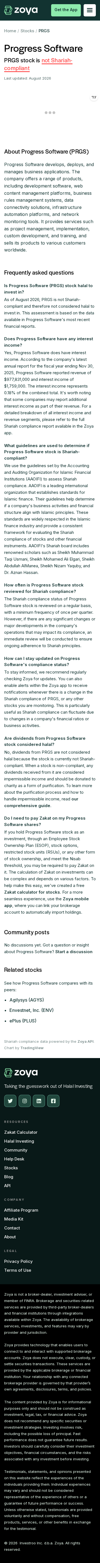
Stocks (27, 30)
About (10, 1236)
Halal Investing (19, 1141)
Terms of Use (17, 1270)
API (7, 1185)
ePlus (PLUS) (22, 1021)
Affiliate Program (21, 1210)
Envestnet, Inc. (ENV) (31, 1010)
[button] (90, 10)
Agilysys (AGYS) (26, 1000)
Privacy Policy (18, 1261)
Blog (8, 1176)
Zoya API (86, 1041)
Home (10, 30)
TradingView (32, 1048)
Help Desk (14, 1159)
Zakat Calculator (21, 1132)
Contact (12, 1228)
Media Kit (13, 1219)
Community (16, 1150)
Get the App (66, 9)
